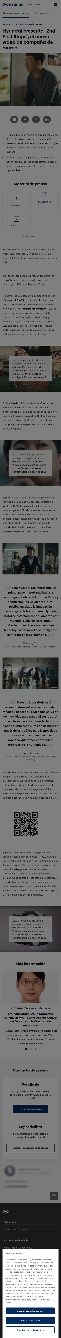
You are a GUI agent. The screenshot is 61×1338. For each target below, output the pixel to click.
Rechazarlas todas (30, 1320)
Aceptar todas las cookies (30, 1311)
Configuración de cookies (30, 1330)
